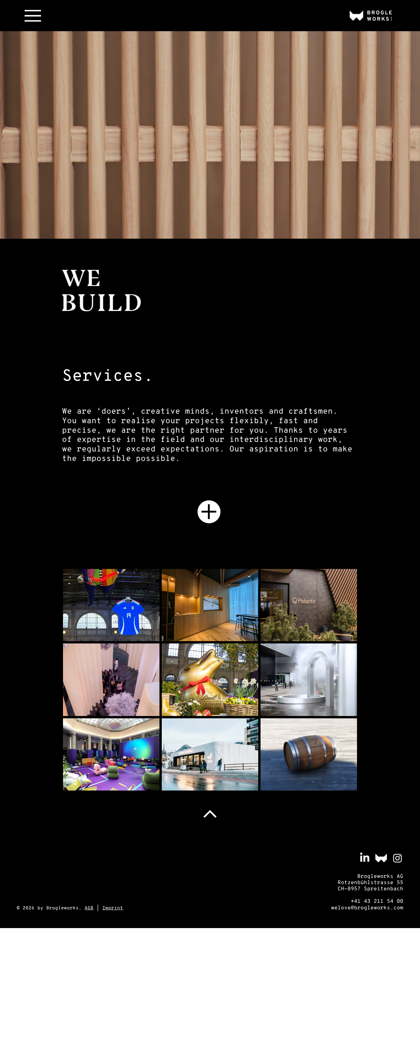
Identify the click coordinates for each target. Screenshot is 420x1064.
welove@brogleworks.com (367, 908)
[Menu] (33, 16)
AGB (89, 908)
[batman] (381, 858)
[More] (209, 511)
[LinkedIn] (364, 858)
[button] (408, 231)
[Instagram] (397, 858)
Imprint (112, 908)
